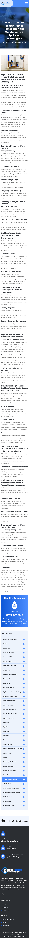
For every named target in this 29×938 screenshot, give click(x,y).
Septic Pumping (8, 744)
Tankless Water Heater (10, 779)
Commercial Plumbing (9, 657)
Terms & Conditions (20, 936)
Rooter (5, 740)
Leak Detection (8, 705)
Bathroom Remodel (8, 919)
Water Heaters (7, 797)
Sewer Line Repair (8, 766)
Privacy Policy (7, 936)
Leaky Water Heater (9, 709)
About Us (5, 907)
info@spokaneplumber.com (10, 841)
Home (4, 904)
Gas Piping (6, 683)
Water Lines (7, 801)
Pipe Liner (6, 722)
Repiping (6, 735)
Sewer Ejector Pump (9, 762)
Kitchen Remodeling (9, 700)
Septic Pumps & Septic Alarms (12, 748)
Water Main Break (8, 805)
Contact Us (5, 910)
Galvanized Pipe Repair (10, 674)
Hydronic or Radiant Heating (12, 692)
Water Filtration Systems (11, 788)
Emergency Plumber (9, 665)
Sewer (5, 757)
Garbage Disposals (9, 679)
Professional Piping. (18, 932)
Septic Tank (7, 753)
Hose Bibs (6, 731)
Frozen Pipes (7, 670)
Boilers (5, 644)
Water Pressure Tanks (10, 696)
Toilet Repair (7, 783)
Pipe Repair (6, 727)
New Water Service (9, 718)
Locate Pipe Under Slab (10, 714)
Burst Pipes (6, 648)
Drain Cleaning (7, 661)
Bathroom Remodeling (10, 639)
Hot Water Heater (8, 687)
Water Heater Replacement (11, 792)
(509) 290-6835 (14, 614)
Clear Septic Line (8, 652)
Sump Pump (6, 775)
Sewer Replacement (9, 770)
